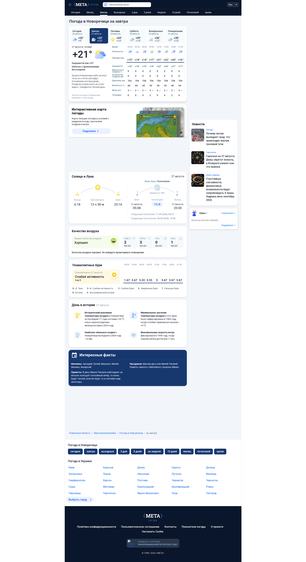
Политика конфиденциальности (96, 526)
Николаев (143, 473)
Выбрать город (78, 499)
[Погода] (153, 516)
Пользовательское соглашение (140, 526)
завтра (91, 451)
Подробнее (89, 131)
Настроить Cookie (152, 531)
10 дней (176, 12)
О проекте (217, 526)
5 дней (147, 12)
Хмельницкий (145, 486)
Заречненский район (105, 433)
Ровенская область (79, 433)
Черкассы (212, 480)
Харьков (108, 467)
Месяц (90, 12)
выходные (119, 12)
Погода (94, 5)
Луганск (177, 473)
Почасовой (193, 12)
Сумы (72, 486)
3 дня (134, 12)
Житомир (108, 486)
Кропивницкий (180, 486)
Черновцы (75, 493)
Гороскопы (227, 213)
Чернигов (177, 480)
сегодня (75, 451)
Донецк (210, 467)
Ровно (209, 486)
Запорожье (75, 473)
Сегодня (75, 12)
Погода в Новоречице (131, 433)
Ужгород (211, 493)
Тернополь (109, 493)
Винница (211, 473)
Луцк (175, 493)
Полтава (142, 480)
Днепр (141, 467)
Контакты (170, 526)
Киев (71, 467)
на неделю (154, 451)
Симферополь (77, 480)
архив (208, 12)
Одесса (176, 467)
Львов (107, 473)
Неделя (161, 12)
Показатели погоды (194, 526)
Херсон (107, 480)
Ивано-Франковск (148, 493)
